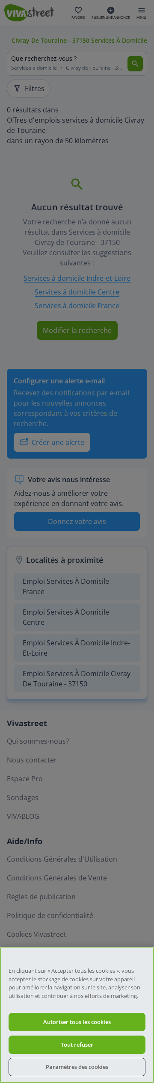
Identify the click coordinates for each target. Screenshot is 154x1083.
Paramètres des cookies (77, 1067)
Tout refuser (77, 1044)
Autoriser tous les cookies (77, 1022)
